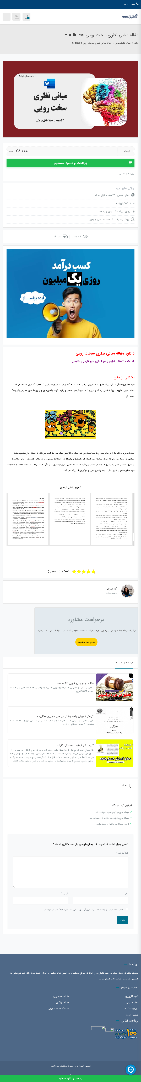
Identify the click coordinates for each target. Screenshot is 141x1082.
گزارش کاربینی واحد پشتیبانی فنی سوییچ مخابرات (65, 716)
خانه (136, 43)
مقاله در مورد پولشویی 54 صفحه (75, 683)
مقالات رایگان (62, 1002)
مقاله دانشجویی (61, 996)
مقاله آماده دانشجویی (58, 1009)
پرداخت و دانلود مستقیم (70, 163)
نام (125, 893)
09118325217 (129, 4)
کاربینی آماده (132, 1015)
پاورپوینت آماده (131, 1009)
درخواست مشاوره (86, 642)
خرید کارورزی (131, 996)
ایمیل (64, 893)
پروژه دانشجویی (123, 43)
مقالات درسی (132, 1002)
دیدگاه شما (122, 853)
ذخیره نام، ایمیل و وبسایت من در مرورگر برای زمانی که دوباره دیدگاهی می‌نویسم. (83, 910)
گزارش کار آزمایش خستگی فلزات (75, 745)
